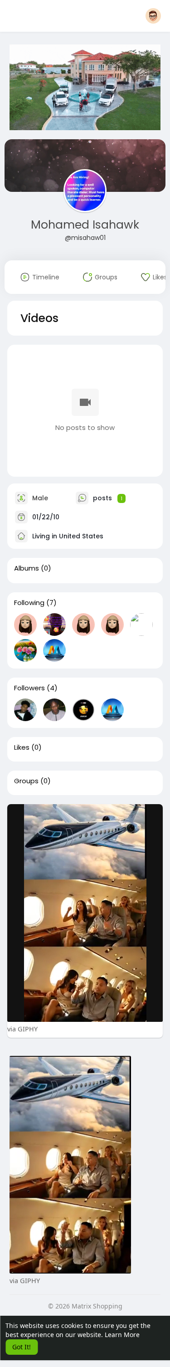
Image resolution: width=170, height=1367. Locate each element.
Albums (26, 568)
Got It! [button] (21, 1347)
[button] (153, 16)
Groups (26, 781)
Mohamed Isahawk (85, 225)
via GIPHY (22, 1028)
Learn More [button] (122, 1334)
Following (29, 602)
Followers (29, 688)
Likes (21, 747)
